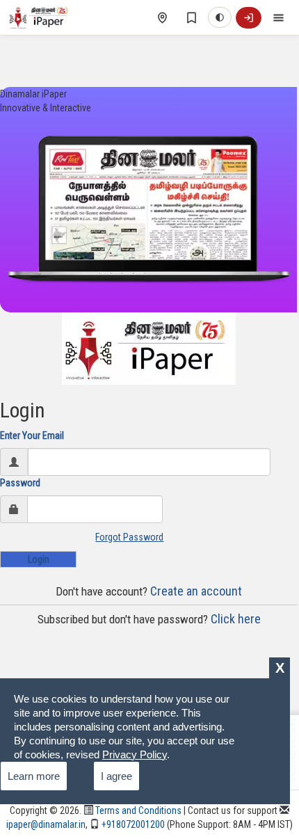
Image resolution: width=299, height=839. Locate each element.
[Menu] (278, 17)
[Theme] (220, 17)
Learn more (34, 776)
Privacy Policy (134, 754)
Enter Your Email (32, 435)
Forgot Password (129, 537)
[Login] (248, 18)
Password (20, 482)
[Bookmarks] (191, 17)
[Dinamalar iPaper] (40, 17)
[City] (162, 17)
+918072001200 (132, 824)
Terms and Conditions (137, 810)
